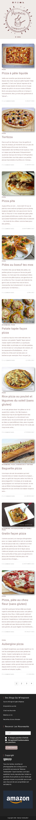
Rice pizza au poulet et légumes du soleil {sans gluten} (18, 400)
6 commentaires (8, 228)
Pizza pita (8, 201)
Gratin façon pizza (14, 533)
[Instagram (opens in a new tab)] (18, 2)
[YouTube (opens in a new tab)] (20, 2)
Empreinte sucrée (9, 706)
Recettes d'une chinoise (11, 719)
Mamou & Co (7, 715)
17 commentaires (9, 496)
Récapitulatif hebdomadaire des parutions (17, 741)
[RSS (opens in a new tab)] (23, 2)
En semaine (6, 325)
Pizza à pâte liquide (15, 73)
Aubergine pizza (13, 644)
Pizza (4, 69)
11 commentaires (9, 360)
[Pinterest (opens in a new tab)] (15, 2)
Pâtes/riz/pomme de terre (20, 528)
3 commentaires (8, 165)
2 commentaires (8, 292)
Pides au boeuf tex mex (17, 264)
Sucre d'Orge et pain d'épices (13, 702)
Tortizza (7, 137)
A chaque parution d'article (18, 738)
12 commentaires (9, 101)
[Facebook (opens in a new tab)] (13, 2)
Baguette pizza (12, 468)
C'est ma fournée (9, 711)
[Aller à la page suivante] (31, 683)
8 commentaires (8, 564)
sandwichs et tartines (24, 464)
